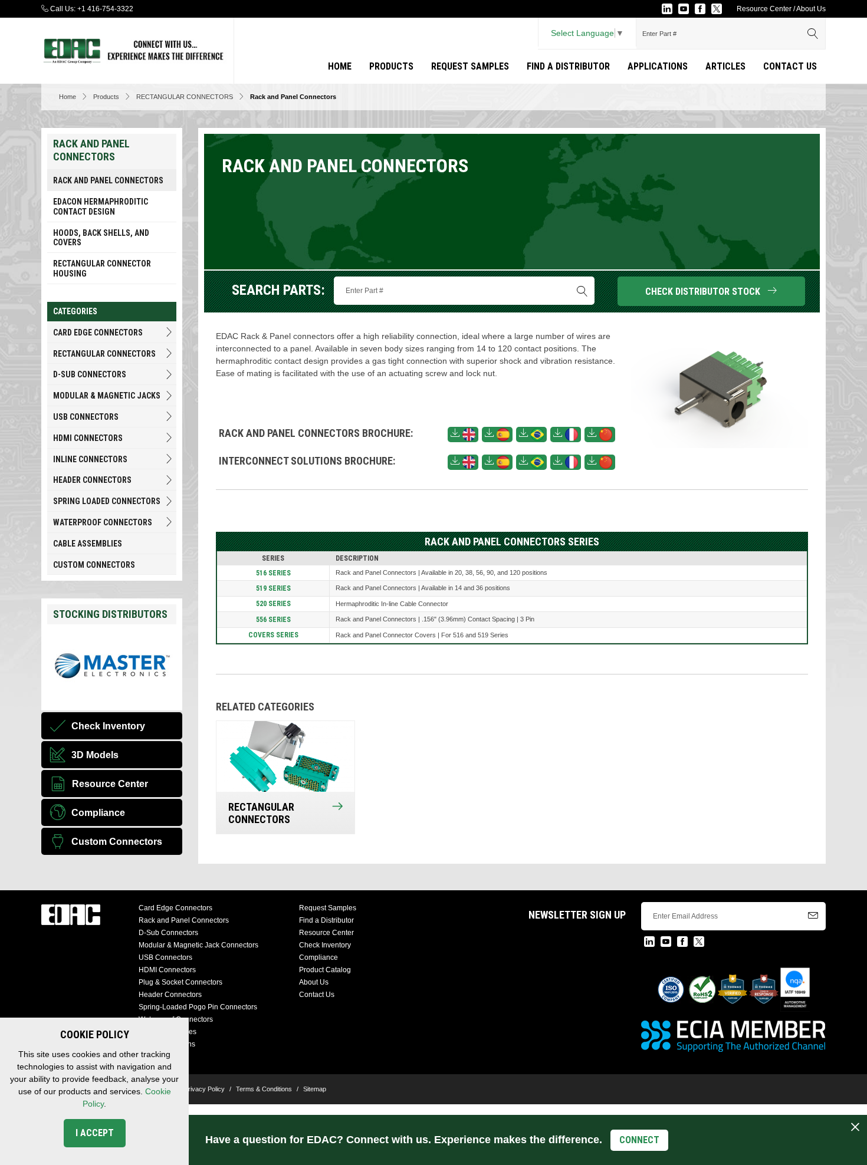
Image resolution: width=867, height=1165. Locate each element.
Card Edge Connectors (98, 332)
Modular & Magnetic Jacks (106, 395)
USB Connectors (86, 417)
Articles (725, 66)
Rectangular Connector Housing (102, 268)
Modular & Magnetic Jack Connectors (198, 945)
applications (658, 66)
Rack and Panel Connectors (108, 180)
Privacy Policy (204, 1088)
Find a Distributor (568, 66)
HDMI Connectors (88, 438)
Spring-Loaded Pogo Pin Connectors (198, 1007)
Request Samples (470, 66)
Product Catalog (325, 970)
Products (391, 66)
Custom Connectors (94, 565)
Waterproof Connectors (102, 522)
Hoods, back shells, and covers (101, 238)
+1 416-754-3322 (105, 9)
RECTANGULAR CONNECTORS (184, 96)
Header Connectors (170, 994)
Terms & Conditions (264, 1088)
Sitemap (314, 1088)
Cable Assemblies (87, 543)
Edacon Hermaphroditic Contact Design (100, 206)
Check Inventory (325, 945)
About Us (811, 9)
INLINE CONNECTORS (90, 459)
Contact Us (790, 66)
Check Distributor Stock (706, 291)
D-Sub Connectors (89, 374)
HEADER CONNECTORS (92, 480)
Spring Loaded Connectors (106, 501)
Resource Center (764, 9)
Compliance (318, 957)
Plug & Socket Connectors (180, 982)
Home (340, 66)
